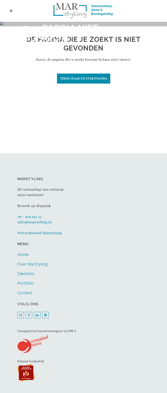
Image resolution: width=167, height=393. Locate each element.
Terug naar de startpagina (83, 78)
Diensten (25, 273)
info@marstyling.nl (34, 222)
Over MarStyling (32, 264)
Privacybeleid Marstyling (39, 232)
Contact (24, 293)
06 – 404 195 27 (29, 216)
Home (23, 254)
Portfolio (25, 283)
